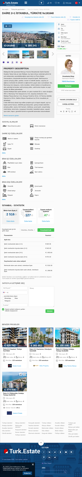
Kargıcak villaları (47, 433)
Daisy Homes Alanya (69, 366)
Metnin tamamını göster (11, 115)
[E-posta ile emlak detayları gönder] (8, 62)
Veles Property (44, 366)
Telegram (7, 301)
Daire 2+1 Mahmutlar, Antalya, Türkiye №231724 (13, 394)
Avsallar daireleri (7, 428)
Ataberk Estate (17, 413)
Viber (16, 298)
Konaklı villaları (59, 425)
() (51, 3)
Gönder (50, 311)
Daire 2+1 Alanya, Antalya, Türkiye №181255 (65, 350)
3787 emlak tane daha (68, 90)
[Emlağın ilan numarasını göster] (16, 62)
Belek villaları (59, 430)
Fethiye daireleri (20, 435)
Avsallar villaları (60, 423)
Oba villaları (45, 430)
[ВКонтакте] (61, 111)
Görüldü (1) (76, 17)
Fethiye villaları (59, 433)
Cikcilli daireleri (7, 433)
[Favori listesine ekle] (24, 330)
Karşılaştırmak (45, 230)
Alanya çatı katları (74, 427)
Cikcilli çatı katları (73, 436)
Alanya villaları (46, 425)
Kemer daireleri (20, 432)
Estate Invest (17, 366)
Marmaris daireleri (34, 433)
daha (4, 153)
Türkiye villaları (46, 423)
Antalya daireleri (7, 425)
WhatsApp (7, 298)
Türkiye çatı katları (72, 423)
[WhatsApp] (72, 111)
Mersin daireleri (33, 430)
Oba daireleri (6, 430)
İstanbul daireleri (33, 425)
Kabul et (27, 473)
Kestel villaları (59, 428)
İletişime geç (68, 86)
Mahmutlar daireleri (18, 426)
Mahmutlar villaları (47, 428)
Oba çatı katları (73, 434)
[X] (67, 111)
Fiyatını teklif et (75, 19)
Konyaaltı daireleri (34, 423)
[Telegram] (75, 111)
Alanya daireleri (20, 423)
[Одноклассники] (64, 111)
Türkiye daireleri (7, 423)
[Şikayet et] (21, 62)
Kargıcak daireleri (20, 429)
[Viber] (69, 111)
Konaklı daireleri (33, 428)
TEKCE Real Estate (68, 81)
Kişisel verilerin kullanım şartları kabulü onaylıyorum (15, 310)
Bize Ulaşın (47, 463)
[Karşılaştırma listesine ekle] (20, 330)
